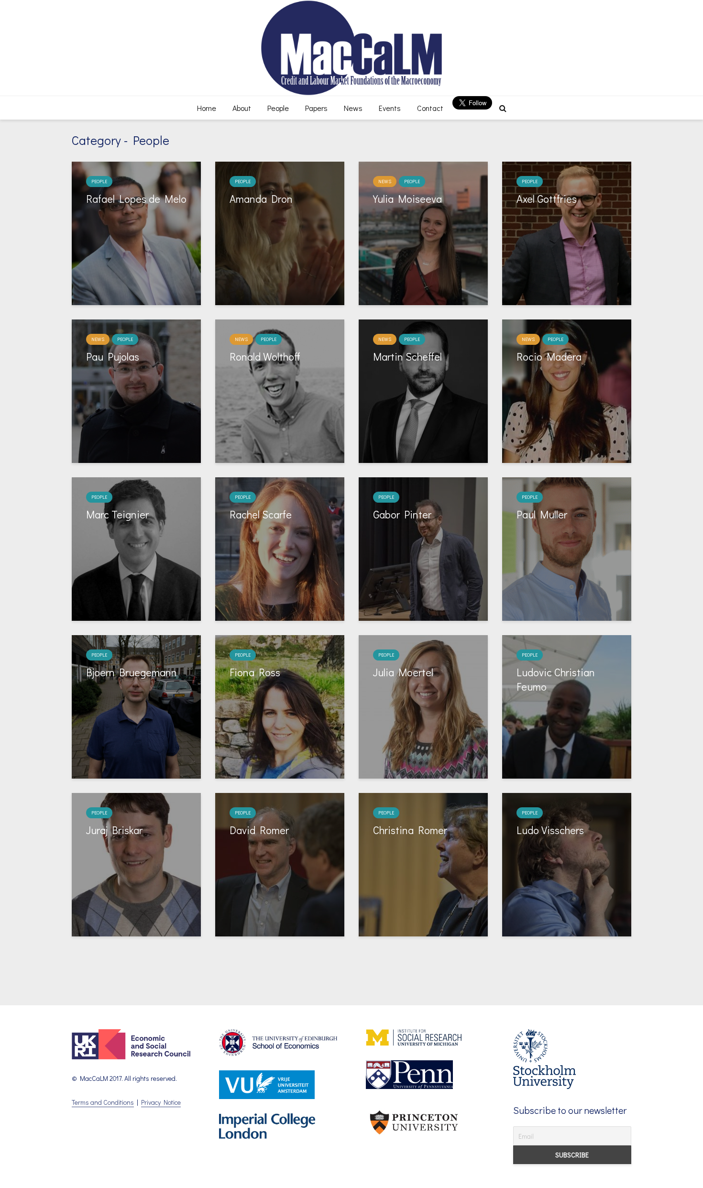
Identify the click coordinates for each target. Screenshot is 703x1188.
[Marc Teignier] (136, 548)
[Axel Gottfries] (566, 232)
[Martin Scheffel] (423, 390)
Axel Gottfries (546, 199)
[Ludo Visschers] (566, 863)
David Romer (259, 830)
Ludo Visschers (550, 830)
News (353, 108)
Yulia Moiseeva (407, 199)
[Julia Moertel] (423, 706)
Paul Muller (541, 514)
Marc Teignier (117, 514)
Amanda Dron (261, 199)
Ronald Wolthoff (265, 356)
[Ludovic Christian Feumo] (566, 706)
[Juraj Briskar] (136, 863)
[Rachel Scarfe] (279, 548)
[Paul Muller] (566, 548)
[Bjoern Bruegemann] (136, 706)
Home (206, 108)
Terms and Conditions (103, 1102)
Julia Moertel (403, 672)
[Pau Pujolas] (136, 390)
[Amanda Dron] (279, 232)
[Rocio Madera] (566, 390)
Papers (316, 108)
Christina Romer (410, 830)
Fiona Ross (255, 672)
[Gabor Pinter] (423, 548)
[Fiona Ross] (279, 706)
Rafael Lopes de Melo (136, 199)
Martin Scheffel (407, 356)
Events (390, 108)
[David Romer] (279, 863)
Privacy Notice (161, 1102)
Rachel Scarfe (261, 514)
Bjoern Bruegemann (131, 672)
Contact (430, 108)
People (278, 108)
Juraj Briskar (114, 830)
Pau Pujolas (112, 356)
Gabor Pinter (402, 514)
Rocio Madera (549, 356)
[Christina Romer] (423, 863)
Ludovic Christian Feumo (555, 679)
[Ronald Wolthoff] (279, 390)
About (241, 108)
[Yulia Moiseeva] (423, 232)
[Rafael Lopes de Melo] (136, 232)
